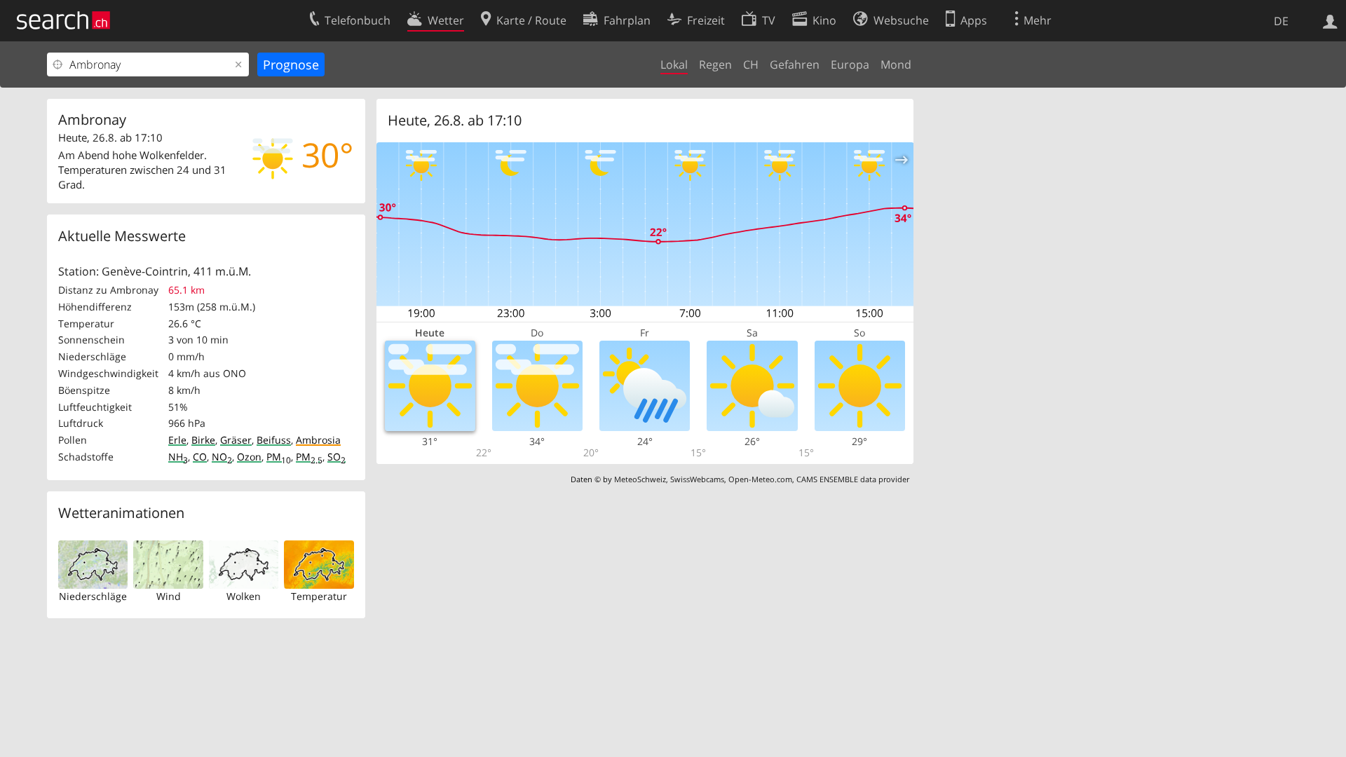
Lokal (674, 64)
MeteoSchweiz (640, 479)
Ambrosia (318, 439)
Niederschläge (93, 596)
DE (1281, 21)
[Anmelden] (1330, 20)
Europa (850, 64)
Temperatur (319, 596)
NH (178, 456)
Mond (896, 64)
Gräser (236, 439)
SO (336, 456)
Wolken (243, 596)
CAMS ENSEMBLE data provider (852, 479)
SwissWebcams (697, 479)
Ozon (249, 456)
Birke (203, 439)
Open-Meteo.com (760, 479)
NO (222, 456)
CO (200, 456)
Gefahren (795, 64)
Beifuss (274, 439)
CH (751, 64)
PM (278, 456)
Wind (168, 596)
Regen (715, 64)
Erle (177, 439)
